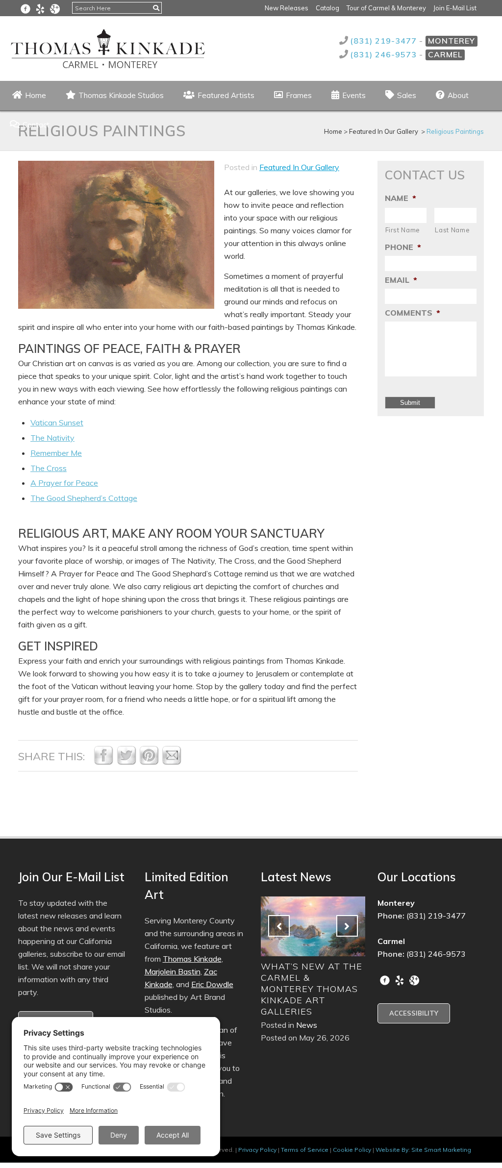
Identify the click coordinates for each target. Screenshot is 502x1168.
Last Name (452, 230)
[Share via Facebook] (103, 762)
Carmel (445, 54)
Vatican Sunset (56, 422)
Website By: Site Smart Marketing (423, 1149)
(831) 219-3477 (384, 41)
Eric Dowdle (212, 984)
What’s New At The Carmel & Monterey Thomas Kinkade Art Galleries (270, 989)
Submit (410, 402)
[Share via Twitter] (126, 762)
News (265, 1025)
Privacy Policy (257, 1149)
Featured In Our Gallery (299, 167)
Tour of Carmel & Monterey (386, 8)
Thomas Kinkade (192, 959)
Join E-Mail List (455, 8)
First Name (403, 230)
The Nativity (52, 438)
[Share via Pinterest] (149, 762)
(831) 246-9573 (384, 54)
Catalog (327, 8)
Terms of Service (304, 1149)
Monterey (451, 41)
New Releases (286, 8)
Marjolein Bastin (173, 971)
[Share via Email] (171, 762)
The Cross (48, 468)
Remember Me (56, 453)
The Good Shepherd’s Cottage (83, 498)
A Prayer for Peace (64, 483)
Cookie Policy (352, 1149)
